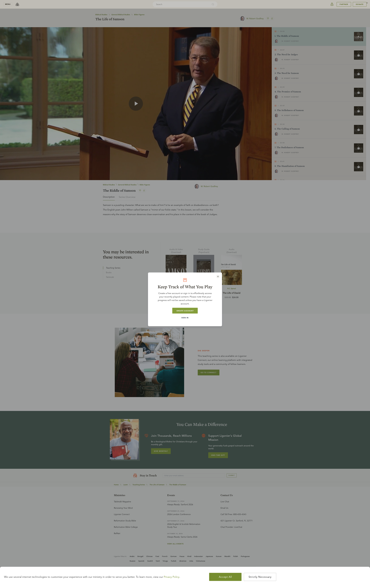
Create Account (185, 310)
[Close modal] (218, 276)
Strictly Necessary (260, 576)
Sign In (185, 317)
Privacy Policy (171, 576)
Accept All (225, 576)
